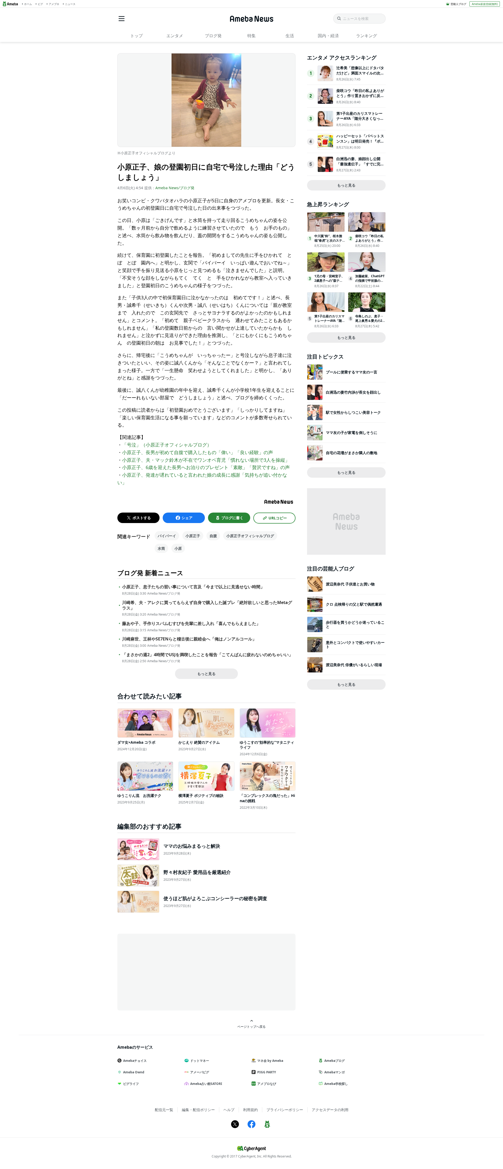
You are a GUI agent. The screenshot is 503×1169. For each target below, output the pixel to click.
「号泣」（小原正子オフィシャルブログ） (167, 445)
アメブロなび (266, 1083)
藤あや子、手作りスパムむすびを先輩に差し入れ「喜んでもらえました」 (191, 623)
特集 (251, 36)
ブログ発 (213, 36)
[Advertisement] (164, 971)
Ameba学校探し (336, 1083)
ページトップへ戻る (251, 1026)
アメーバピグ (199, 1072)
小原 (178, 548)
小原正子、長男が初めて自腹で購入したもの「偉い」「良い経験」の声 (197, 452)
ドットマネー (199, 1060)
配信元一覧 (164, 1109)
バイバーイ (167, 535)
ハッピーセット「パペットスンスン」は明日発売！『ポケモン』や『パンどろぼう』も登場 (360, 143)
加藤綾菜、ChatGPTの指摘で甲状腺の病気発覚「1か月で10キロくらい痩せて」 (370, 282)
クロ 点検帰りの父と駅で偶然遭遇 (354, 604)
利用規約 (250, 1109)
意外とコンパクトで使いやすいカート (355, 644)
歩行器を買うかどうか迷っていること (355, 624)
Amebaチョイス (135, 1060)
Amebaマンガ (334, 1072)
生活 (290, 36)
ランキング (366, 36)
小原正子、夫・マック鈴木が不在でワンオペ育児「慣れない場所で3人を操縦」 (206, 460)
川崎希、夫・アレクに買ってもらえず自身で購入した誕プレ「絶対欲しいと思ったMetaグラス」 (207, 605)
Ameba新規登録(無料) (485, 4)
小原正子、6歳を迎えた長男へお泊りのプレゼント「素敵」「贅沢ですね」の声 (206, 467)
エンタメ (174, 36)
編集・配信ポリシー (198, 1109)
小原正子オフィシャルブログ (250, 535)
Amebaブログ (334, 1060)
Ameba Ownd (133, 1072)
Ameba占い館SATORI (206, 1083)
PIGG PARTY (266, 1072)
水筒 (161, 548)
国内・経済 (328, 36)
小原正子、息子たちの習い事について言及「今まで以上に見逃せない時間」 (193, 587)
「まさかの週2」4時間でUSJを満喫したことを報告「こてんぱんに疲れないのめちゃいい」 (207, 654)
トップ (136, 36)
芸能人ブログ (458, 4)
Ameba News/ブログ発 (174, 187)
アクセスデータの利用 (330, 1109)
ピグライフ (131, 1083)
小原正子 (192, 535)
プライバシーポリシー (284, 1109)
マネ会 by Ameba (270, 1060)
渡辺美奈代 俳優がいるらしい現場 (354, 664)
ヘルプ (228, 1109)
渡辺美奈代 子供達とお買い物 (350, 583)
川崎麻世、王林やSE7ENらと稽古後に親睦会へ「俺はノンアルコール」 (189, 639)
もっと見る (206, 673)
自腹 (213, 535)
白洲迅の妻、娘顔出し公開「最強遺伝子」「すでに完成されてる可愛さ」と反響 (360, 163)
